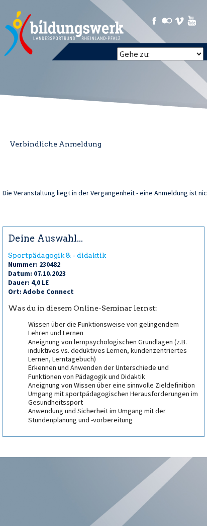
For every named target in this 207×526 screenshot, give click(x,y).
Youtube (192, 21)
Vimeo (179, 21)
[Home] (64, 34)
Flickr (167, 21)
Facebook (154, 21)
